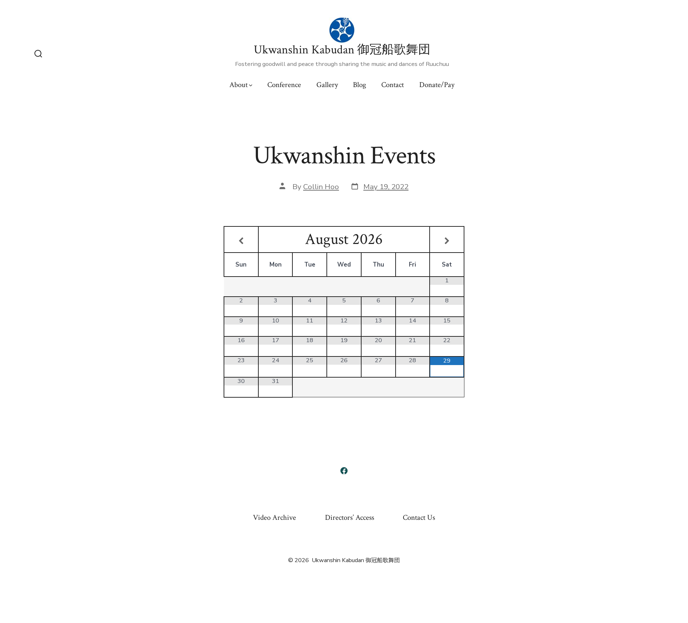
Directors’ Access (349, 517)
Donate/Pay (436, 85)
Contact (392, 85)
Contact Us (419, 517)
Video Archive (274, 517)
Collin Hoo (321, 187)
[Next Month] (447, 241)
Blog (359, 85)
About (238, 85)
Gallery (327, 85)
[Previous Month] (241, 241)
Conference (284, 85)
